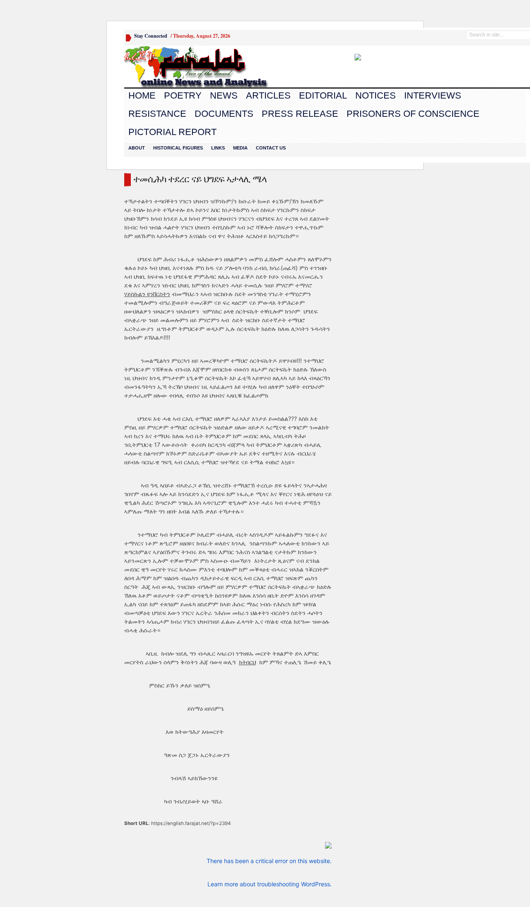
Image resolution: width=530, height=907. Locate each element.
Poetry (183, 95)
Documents (224, 114)
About (136, 147)
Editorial (323, 95)
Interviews (432, 95)
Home (142, 95)
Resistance (157, 114)
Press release (300, 114)
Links (218, 147)
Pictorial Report (172, 132)
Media (240, 147)
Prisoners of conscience (413, 114)
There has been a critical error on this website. (269, 860)
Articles (268, 95)
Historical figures (178, 147)
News (224, 95)
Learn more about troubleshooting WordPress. (269, 884)
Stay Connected (150, 35)
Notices (375, 95)
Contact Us (271, 147)
